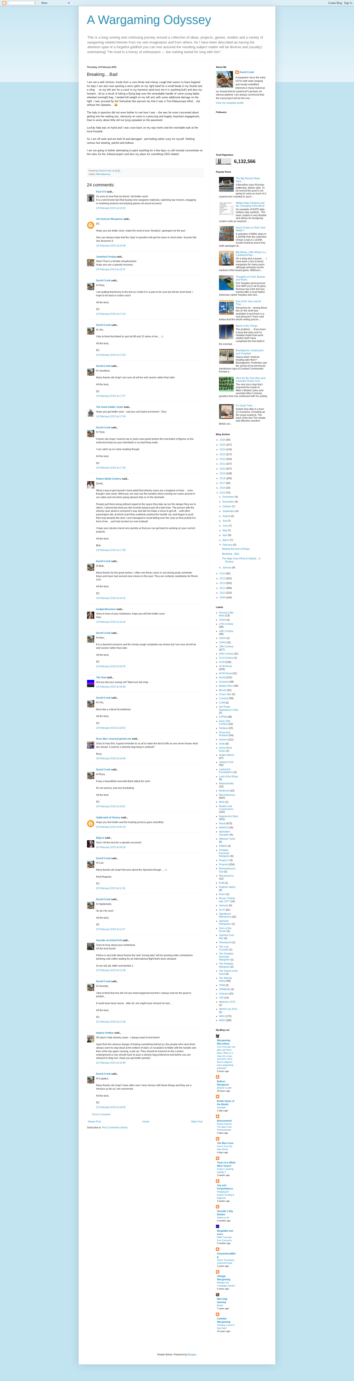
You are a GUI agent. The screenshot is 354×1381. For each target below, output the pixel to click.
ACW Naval (225, 666)
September (228, 511)
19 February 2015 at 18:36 (111, 686)
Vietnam (223, 993)
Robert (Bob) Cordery (108, 478)
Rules (222, 894)
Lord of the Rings (228, 776)
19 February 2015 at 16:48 (111, 245)
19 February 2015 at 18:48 (111, 758)
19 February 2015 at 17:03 (111, 313)
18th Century (226, 631)
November (228, 501)
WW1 (222, 1016)
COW (222, 702)
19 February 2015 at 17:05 (111, 355)
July (225, 520)
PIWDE (223, 846)
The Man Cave (225, 1143)
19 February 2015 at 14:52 (111, 208)
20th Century (226, 653)
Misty (222, 802)
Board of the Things (247, 325)
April (225, 535)
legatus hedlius (105, 1032)
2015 (223, 492)
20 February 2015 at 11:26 (110, 888)
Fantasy (223, 728)
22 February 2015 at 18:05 (111, 1107)
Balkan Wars (226, 685)
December (228, 496)
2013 (223, 578)
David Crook (103, 280)
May (225, 530)
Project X (224, 860)
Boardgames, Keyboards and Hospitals (249, 352)
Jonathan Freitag (106, 256)
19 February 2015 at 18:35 (111, 666)
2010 (223, 592)
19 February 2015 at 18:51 (111, 806)
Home (146, 1121)
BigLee (100, 837)
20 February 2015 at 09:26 (111, 847)
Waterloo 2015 (227, 1001)
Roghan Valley (227, 887)
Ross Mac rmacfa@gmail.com (113, 738)
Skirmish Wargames (225, 922)
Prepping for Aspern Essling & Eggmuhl (225, 1195)
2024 (223, 449)
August (226, 516)
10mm (222, 619)
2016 (223, 487)
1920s (222, 638)
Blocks (222, 690)
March (226, 540)
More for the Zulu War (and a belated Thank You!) (251, 379)
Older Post (197, 1121)
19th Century (226, 646)
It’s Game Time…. (245, 405)
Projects (223, 864)
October (227, 506)
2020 (223, 468)
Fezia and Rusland (224, 734)
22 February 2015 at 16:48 (111, 1062)
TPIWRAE (224, 989)
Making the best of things (236, 548)
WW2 (222, 1020)
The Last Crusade (224, 948)
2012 (223, 583)
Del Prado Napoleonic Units (228, 708)
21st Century (226, 657)
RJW (221, 883)
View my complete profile (230, 102)
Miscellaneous (103, 174)
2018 (223, 478)
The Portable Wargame (226, 965)
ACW (222, 662)
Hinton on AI (223, 1217)
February (227, 544)
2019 (223, 473)
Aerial (222, 677)
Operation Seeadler (224, 833)
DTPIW (223, 716)
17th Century (226, 624)
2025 (223, 444)
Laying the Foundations (226, 771)
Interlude (221, 1107)
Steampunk (225, 942)
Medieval (224, 790)
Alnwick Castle (224, 1088)
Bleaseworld (224, 1120)
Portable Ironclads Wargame (224, 853)
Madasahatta (226, 783)
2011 (223, 588)
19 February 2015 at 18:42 (111, 727)
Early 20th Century (224, 722)
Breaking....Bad (230, 553)
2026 (223, 439)
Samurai (223, 905)
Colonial (223, 698)
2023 (223, 454)
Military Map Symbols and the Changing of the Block (250, 204)
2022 (223, 459)
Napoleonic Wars (228, 816)
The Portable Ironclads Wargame (226, 956)
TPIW (222, 985)
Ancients (224, 681)
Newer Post (94, 1121)
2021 (223, 463)
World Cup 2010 (228, 1009)
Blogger (192, 1354)
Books (220, 1305)
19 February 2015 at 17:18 (111, 467)
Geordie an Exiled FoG (109, 940)
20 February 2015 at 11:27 (110, 929)
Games (223, 739)
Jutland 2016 (226, 762)
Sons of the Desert (225, 930)
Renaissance (226, 875)
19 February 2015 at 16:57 (111, 269)
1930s (222, 642)
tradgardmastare (106, 609)
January (227, 567)
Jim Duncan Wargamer (109, 219)
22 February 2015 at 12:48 (111, 1021)
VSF (221, 997)
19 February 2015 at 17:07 (111, 396)
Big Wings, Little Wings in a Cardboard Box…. (251, 254)
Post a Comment (101, 1114)
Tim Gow (101, 677)
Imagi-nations (226, 755)
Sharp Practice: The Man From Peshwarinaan (224, 1127)
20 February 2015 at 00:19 (111, 827)
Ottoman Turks (227, 838)
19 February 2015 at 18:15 (111, 598)
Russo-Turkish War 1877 (227, 900)
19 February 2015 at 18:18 (111, 621)
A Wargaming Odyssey (149, 20)
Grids (222, 743)
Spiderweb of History (108, 817)
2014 (223, 573)
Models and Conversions (226, 808)
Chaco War (225, 694)
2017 (223, 483)
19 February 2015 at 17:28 (111, 550)
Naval (222, 823)
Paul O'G (101, 191)
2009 (223, 597)
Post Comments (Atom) (115, 1127)
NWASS (223, 827)
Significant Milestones (225, 915)
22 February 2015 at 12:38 (111, 970)
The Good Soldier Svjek (109, 407)
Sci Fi (222, 909)
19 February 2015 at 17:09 (111, 416)
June (225, 525)
